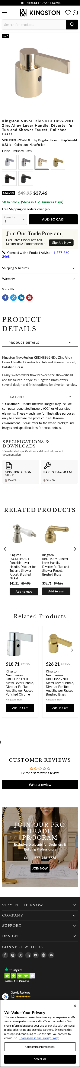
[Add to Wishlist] (74, 38)
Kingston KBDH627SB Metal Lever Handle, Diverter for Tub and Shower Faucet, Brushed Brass (55, 564)
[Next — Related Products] (72, 650)
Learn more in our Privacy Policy (39, 1038)
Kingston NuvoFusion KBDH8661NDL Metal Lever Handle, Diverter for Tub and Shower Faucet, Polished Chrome (20, 682)
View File (14, 480)
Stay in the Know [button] (22, 905)
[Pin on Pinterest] (29, 297)
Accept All (40, 1059)
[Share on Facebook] (5, 297)
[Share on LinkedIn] (21, 297)
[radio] (9, 162)
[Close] (75, 1005)
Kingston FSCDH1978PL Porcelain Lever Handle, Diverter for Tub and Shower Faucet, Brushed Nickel (23, 566)
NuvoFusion (37, 144)
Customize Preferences (40, 1046)
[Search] (72, 24)
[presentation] (5, 549)
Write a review (40, 784)
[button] (40, 342)
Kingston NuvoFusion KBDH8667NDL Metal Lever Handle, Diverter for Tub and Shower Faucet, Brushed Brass (60, 682)
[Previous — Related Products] (8, 650)
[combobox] (34, 24)
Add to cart (24, 591)
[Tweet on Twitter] (13, 297)
